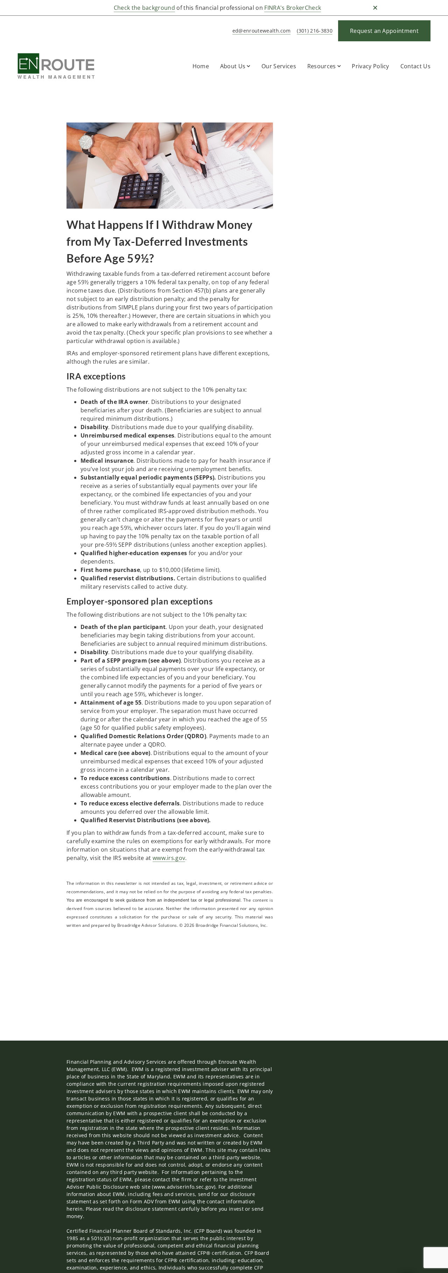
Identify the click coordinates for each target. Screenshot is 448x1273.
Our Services (278, 66)
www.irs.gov (169, 858)
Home (200, 66)
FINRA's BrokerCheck (292, 8)
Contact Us (415, 66)
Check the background (144, 8)
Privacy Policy (370, 66)
